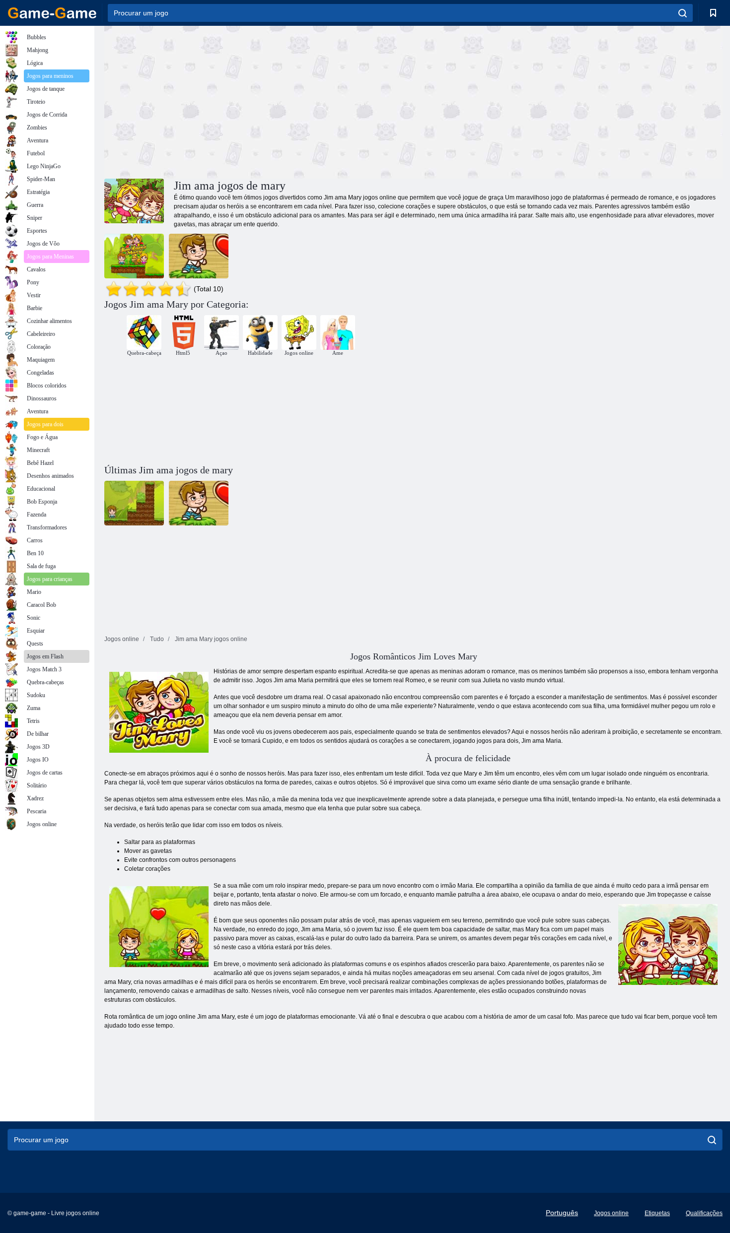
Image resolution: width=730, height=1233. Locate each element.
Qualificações (704, 1213)
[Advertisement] (258, 100)
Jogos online (611, 1213)
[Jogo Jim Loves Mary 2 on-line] (134, 256)
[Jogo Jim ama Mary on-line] (198, 256)
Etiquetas (657, 1213)
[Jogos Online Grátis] (52, 12)
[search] (682, 12)
